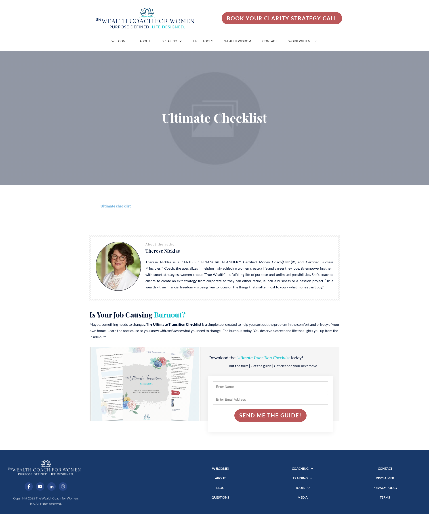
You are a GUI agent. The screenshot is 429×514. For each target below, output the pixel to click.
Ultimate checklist (116, 206)
